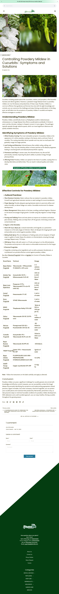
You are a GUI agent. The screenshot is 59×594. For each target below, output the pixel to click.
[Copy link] (23, 402)
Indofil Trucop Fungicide (6, 366)
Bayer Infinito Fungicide (6, 358)
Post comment (29, 456)
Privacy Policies (29, 557)
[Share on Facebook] (7, 402)
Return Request (29, 560)
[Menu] (3, 11)
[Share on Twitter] (10, 402)
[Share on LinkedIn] (13, 402)
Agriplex (29, 255)
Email (31, 438)
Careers (29, 563)
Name (7, 438)
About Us (29, 551)
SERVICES (29, 590)
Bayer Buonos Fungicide (6, 344)
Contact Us (29, 554)
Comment (8, 444)
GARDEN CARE (29, 587)
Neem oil (17, 228)
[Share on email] (20, 402)
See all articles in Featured (29, 416)
